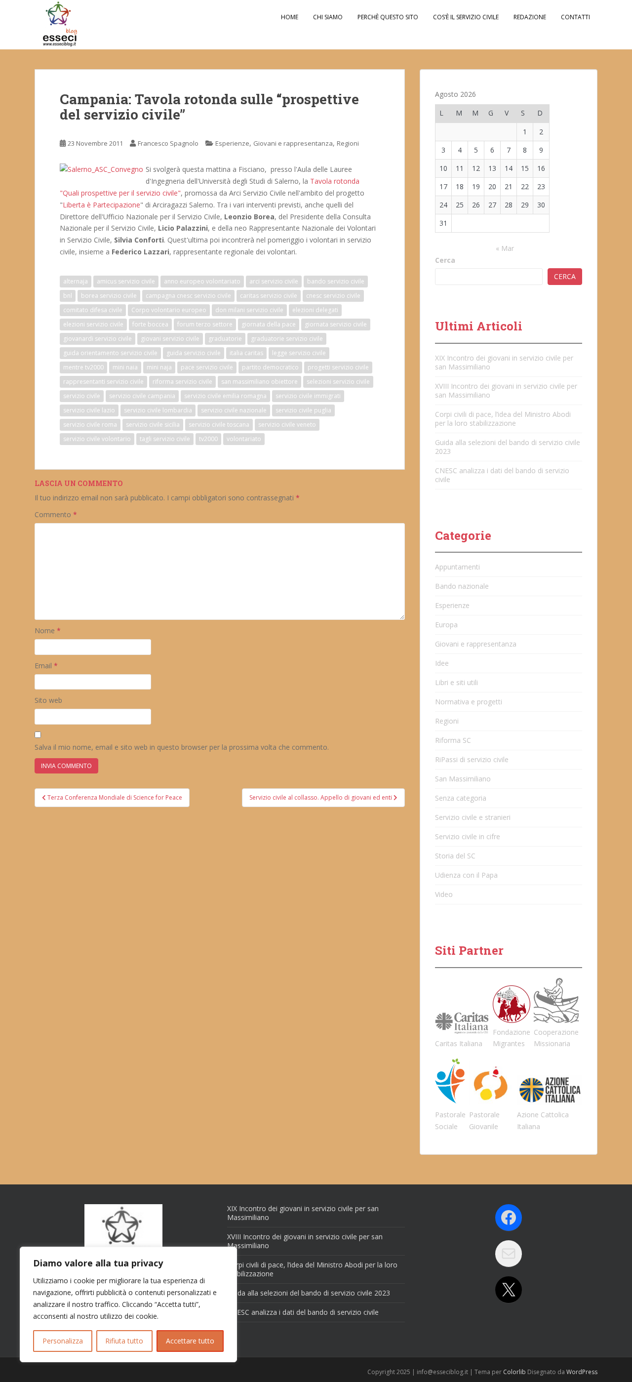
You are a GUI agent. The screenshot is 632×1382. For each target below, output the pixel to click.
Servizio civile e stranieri (473, 817)
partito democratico (270, 367)
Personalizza (62, 1340)
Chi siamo (328, 17)
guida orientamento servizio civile (110, 353)
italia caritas (246, 353)
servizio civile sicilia (153, 424)
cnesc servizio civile (333, 295)
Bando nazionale (462, 586)
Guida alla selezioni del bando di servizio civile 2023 (507, 447)
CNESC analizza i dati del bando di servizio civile (502, 475)
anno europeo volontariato (202, 281)
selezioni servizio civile (338, 381)
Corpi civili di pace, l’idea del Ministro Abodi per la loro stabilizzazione (503, 418)
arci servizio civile (273, 281)
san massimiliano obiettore (259, 381)
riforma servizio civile (182, 381)
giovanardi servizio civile (97, 338)
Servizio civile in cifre (467, 836)
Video (444, 894)
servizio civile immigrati (308, 396)
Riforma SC (453, 740)
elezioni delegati (315, 310)
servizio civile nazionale (234, 410)
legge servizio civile (299, 353)
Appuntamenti (457, 566)
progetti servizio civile (338, 367)
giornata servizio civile (336, 324)
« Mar (505, 248)
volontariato (244, 439)
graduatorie (225, 338)
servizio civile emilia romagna (225, 396)
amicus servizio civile (126, 281)
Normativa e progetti (468, 701)
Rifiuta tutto (124, 1340)
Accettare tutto (190, 1340)
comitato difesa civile (92, 310)
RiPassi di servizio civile (472, 759)
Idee (442, 663)
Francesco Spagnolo (168, 143)
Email (46, 665)
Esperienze (232, 143)
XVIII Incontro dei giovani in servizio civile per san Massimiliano (506, 390)
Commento (56, 514)
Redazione (530, 17)
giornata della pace (268, 324)
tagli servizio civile (165, 439)
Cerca (445, 260)
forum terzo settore (205, 324)
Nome (48, 630)
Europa (446, 624)
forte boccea (150, 324)
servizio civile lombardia (158, 410)
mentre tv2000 (83, 367)
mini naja (159, 367)
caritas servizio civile (268, 295)
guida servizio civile (193, 353)
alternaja (75, 281)
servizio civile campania (142, 396)
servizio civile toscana (219, 424)
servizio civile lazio (89, 410)
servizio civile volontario (97, 439)
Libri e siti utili (456, 682)
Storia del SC (455, 855)
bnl (67, 295)
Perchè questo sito (387, 17)
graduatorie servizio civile (287, 338)
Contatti (575, 17)
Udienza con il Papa (466, 875)
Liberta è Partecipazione (101, 204)
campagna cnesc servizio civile (188, 295)
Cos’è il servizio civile (466, 17)
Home (289, 17)
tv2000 (208, 439)
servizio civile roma (90, 424)
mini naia (125, 367)
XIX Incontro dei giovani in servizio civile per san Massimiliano (504, 362)
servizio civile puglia (303, 410)
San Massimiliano (463, 778)
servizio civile (81, 396)
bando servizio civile (335, 281)
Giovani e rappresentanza (293, 143)
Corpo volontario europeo (168, 310)
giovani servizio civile (170, 338)
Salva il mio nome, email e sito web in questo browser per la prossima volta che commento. (182, 747)
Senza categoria (460, 798)
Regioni (348, 143)
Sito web (48, 700)
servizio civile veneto (287, 424)
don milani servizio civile (249, 310)
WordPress (581, 1372)
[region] (128, 1304)
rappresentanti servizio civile (103, 381)
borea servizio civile (109, 295)
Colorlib (514, 1372)
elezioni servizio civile (93, 324)
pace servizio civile (207, 367)
